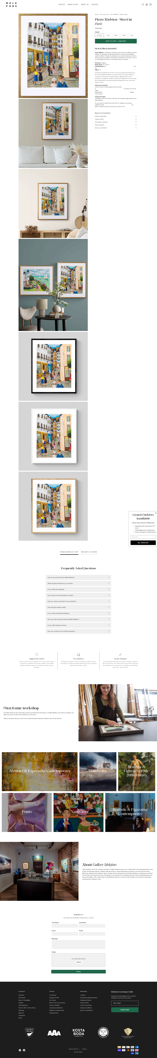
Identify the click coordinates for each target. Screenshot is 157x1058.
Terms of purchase (86, 1005)
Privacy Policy (84, 1002)
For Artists (52, 1000)
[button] (143, 4)
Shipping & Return (85, 1000)
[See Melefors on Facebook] (24, 1050)
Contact (82, 995)
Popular (21, 1002)
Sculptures (22, 1015)
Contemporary (23, 1005)
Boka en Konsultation (103, 113)
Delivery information (101, 116)
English (84, 1049)
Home (96, 14)
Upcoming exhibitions (56, 1008)
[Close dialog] (155, 513)
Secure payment (99, 125)
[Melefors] (11, 4)
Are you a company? (101, 128)
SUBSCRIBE (124, 1010)
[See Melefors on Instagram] (20, 1050)
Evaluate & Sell (54, 997)
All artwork (22, 997)
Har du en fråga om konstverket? (106, 48)
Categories (22, 991)
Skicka (78, 971)
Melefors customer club (56, 1010)
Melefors (80, 1052)
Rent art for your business (57, 1002)
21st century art (104, 14)
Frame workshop (54, 1005)
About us (51, 991)
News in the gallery (24, 1000)
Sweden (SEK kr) (73, 1049)
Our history (52, 995)
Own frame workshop (101, 122)
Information (83, 991)
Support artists (99, 119)
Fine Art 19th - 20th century (27, 1008)
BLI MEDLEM (142, 543)
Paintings (21, 1010)
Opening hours (53, 1013)
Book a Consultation (86, 1010)
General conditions (86, 1008)
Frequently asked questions (88, 997)
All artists (21, 995)
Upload (78, 962)
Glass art (21, 1013)
